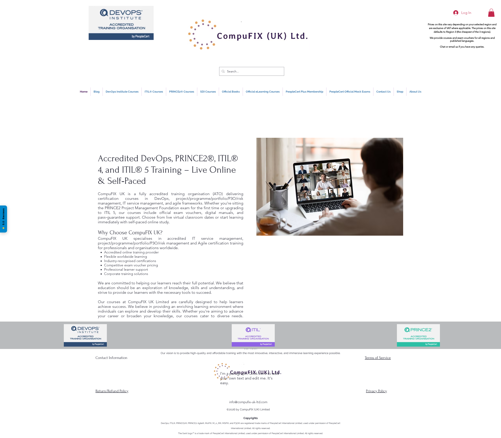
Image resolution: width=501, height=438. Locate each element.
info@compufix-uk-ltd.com (248, 402)
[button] (491, 13)
